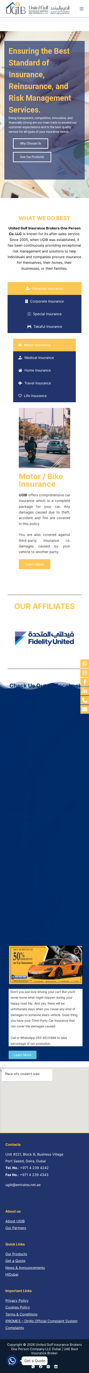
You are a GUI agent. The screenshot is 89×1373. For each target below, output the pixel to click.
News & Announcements (25, 1267)
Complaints (14, 1328)
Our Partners (15, 1228)
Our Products (16, 1254)
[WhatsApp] (33, 1366)
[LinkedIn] (55, 1366)
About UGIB (15, 1221)
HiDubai (11, 1274)
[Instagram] (48, 1366)
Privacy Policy (17, 1300)
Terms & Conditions (21, 1314)
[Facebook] (40, 1366)
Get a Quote (15, 1261)
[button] (34, 564)
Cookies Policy (17, 1307)
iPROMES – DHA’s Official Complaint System (41, 1321)
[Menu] (82, 9)
